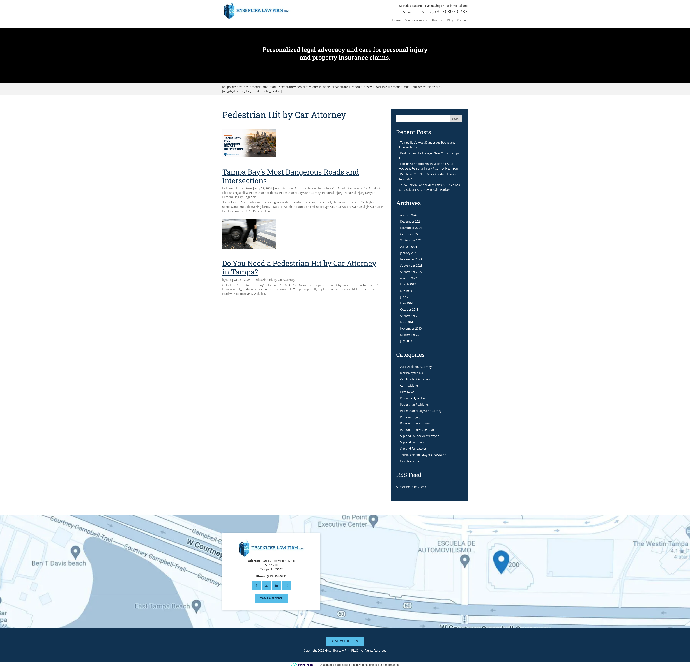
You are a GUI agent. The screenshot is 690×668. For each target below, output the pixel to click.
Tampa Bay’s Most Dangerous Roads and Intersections (290, 176)
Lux (228, 280)
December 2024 (411, 221)
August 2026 (408, 215)
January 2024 (409, 253)
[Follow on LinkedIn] (276, 585)
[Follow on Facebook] (256, 585)
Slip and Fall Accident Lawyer (419, 436)
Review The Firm (345, 641)
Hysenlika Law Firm (239, 188)
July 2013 (406, 341)
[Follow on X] (266, 585)
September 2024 (411, 240)
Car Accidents (372, 188)
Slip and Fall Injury (412, 442)
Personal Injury (332, 193)
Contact (462, 20)
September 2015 (411, 316)
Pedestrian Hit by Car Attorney (300, 193)
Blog (450, 20)
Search (456, 118)
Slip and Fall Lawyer (413, 448)
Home (396, 20)
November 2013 (411, 328)
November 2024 (411, 228)
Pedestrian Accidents (263, 193)
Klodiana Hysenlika (235, 193)
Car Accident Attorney (347, 188)
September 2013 (411, 335)
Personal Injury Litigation (239, 197)
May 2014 (406, 322)
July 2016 (406, 291)
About (435, 20)
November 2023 (411, 259)
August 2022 (408, 278)
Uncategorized (410, 461)
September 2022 (411, 272)
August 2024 (408, 247)
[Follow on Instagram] (286, 585)
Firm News (407, 392)
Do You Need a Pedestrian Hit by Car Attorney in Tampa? (299, 267)
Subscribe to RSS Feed (411, 487)
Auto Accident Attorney (291, 188)
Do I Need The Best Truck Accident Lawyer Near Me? (428, 176)
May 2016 (406, 303)
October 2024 (409, 234)
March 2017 (408, 284)
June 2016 (406, 297)
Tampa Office (271, 598)
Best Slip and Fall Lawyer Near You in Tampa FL (429, 155)
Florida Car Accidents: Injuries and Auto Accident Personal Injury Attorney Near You (428, 166)
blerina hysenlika (319, 188)
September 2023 (411, 265)
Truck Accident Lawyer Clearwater (423, 455)
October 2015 (409, 310)
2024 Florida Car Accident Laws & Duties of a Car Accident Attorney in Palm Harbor (429, 187)
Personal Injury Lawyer (359, 193)
